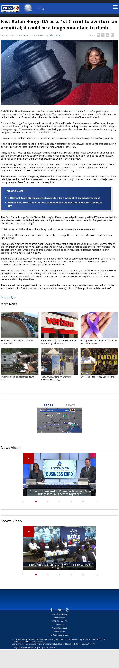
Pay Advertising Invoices (60, 635)
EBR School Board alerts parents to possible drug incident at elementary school (54, 198)
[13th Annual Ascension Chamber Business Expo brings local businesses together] (59, 361)
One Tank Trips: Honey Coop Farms (97, 376)
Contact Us (59, 624)
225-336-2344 (37, 641)
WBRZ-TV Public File (60, 621)
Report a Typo (8, 297)
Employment (59, 617)
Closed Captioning (59, 614)
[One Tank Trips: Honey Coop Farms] (99, 361)
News (25, 35)
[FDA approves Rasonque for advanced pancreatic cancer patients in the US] (99, 325)
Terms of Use (59, 631)
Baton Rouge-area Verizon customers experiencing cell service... (58, 342)
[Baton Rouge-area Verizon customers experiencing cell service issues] (59, 325)
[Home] (10, 8)
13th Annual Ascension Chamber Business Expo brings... (56, 378)
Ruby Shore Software (47, 647)
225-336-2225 (72, 639)
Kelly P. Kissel (55, 35)
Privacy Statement (59, 628)
